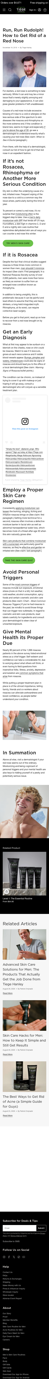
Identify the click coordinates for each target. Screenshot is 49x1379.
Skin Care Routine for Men (14, 1326)
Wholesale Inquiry (10, 1292)
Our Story (7, 1313)
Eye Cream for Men (11, 1336)
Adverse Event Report (12, 1298)
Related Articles (20, 924)
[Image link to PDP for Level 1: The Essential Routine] (24, 873)
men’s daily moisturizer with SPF (21, 219)
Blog (5, 1323)
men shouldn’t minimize (32, 268)
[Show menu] (4, 10)
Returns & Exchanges (12, 1279)
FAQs (5, 1275)
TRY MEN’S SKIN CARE (18, 243)
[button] (10, 10)
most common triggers (26, 584)
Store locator (8, 1295)
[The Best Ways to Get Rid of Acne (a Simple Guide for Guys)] (24, 1076)
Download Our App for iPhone (16, 1374)
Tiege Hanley (25, 480)
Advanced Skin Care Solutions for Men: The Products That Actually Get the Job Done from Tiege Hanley (21, 974)
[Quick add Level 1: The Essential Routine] (6, 891)
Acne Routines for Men (13, 1330)
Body (5, 1361)
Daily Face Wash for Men (13, 1333)
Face (5, 1358)
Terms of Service (16, 1236)
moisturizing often (24, 214)
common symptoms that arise (23, 675)
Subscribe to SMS (11, 1241)
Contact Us (7, 1272)
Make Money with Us (12, 1285)
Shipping (6, 1282)
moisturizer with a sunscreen (24, 542)
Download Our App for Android (16, 1377)
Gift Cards (7, 1368)
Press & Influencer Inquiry (14, 1288)
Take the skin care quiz (19, 560)
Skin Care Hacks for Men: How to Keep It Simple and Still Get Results (24, 1040)
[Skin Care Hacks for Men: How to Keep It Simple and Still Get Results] (24, 1015)
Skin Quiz (7, 1371)
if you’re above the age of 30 (24, 129)
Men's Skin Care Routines (14, 1354)
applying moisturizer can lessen (21, 510)
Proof (5, 1317)
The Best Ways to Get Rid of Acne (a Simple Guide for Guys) (23, 1101)
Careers (6, 1339)
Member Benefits (10, 1320)
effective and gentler (32, 547)
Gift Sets (6, 1364)
